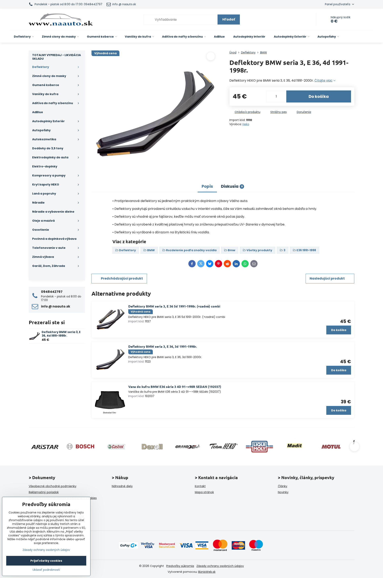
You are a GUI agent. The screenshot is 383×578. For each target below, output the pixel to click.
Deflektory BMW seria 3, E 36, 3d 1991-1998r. (162, 346)
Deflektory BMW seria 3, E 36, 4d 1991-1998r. (61, 334)
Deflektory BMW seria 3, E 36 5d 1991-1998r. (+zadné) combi (174, 306)
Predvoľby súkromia (180, 566)
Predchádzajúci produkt (122, 278)
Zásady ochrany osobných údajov (220, 566)
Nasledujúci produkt (327, 278)
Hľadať (228, 19)
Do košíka (319, 96)
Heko (245, 124)
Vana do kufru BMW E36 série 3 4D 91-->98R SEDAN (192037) (174, 386)
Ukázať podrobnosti (46, 570)
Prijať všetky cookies (46, 561)
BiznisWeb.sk (207, 572)
